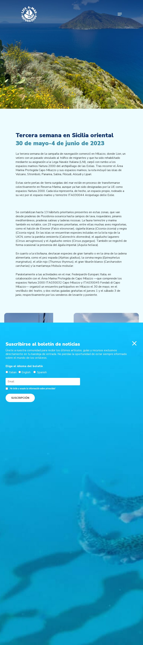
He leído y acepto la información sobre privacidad (32, 388)
